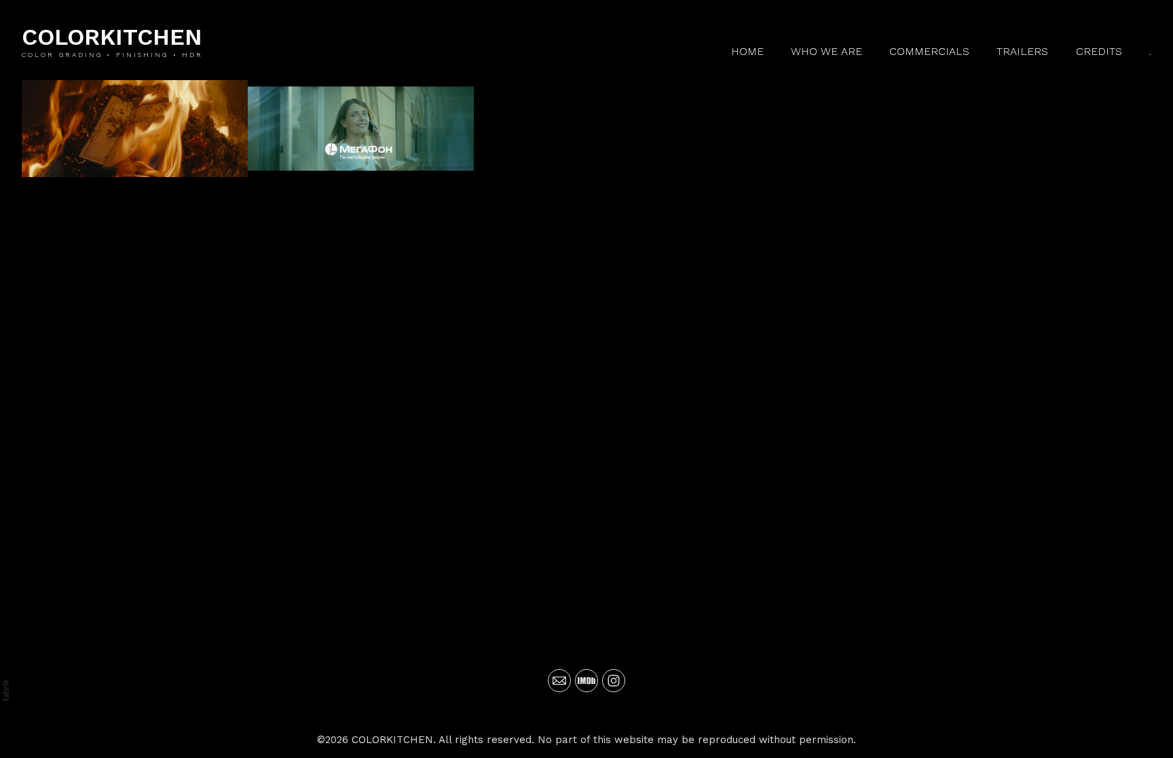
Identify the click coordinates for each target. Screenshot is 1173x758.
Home (747, 51)
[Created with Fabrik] (5, 690)
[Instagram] (613, 680)
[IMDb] (586, 680)
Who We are (826, 51)
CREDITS (1099, 51)
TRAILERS (1022, 51)
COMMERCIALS (929, 51)
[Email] (559, 680)
